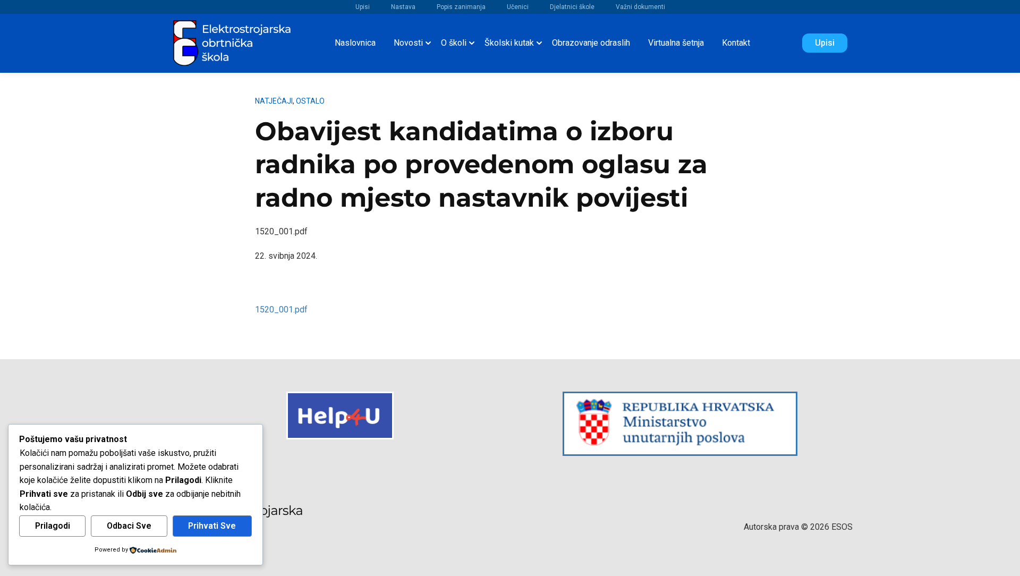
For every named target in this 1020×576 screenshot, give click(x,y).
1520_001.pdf (281, 309)
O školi (453, 43)
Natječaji (274, 101)
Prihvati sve (212, 526)
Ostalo (310, 101)
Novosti (408, 43)
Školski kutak (509, 43)
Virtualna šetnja (676, 43)
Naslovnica (355, 43)
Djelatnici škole (572, 7)
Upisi (362, 7)
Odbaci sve (129, 526)
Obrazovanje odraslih (591, 43)
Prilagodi (52, 526)
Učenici (518, 7)
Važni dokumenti (640, 7)
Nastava (403, 7)
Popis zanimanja (461, 7)
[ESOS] (233, 42)
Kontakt (736, 43)
